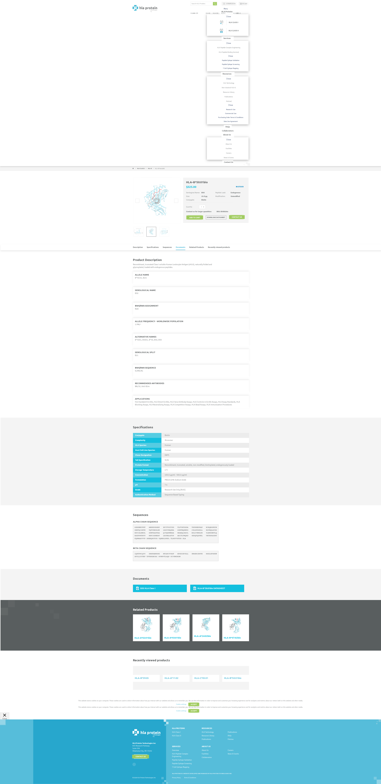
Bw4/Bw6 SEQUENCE (145, 368)
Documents (180, 247)
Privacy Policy (176, 778)
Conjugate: (190, 200)
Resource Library (208, 736)
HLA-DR (195, 13)
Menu (226, 9)
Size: (188, 196)
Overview (175, 750)
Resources (207, 728)
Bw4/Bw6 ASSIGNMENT (146, 306)
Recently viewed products (219, 247)
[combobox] (203, 4)
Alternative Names (145, 337)
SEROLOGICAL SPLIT (145, 352)
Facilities (205, 754)
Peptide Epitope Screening (182, 763)
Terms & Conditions (190, 778)
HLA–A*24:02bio (202, 636)
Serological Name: (193, 193)
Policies (231, 739)
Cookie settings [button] (181, 704)
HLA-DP (235, 13)
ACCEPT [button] (194, 704)
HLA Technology (208, 732)
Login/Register (230, 3)
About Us (206, 746)
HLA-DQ (215, 13)
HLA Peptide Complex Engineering (180, 755)
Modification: (220, 196)
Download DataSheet (216, 217)
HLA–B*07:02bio (232, 637)
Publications (206, 739)
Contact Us (141, 756)
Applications (142, 399)
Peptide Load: (220, 193)
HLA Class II (176, 736)
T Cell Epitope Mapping (180, 767)
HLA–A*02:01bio (142, 637)
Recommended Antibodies (149, 383)
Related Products (196, 247)
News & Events (233, 754)
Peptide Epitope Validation (182, 760)
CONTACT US (237, 217)
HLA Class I (141, 168)
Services (176, 746)
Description (138, 247)
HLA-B (150, 168)
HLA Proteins (178, 728)
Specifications (153, 247)
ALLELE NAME (142, 275)
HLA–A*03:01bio (172, 637)
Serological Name (145, 290)
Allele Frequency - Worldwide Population (159, 321)
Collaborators (207, 757)
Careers (230, 750)
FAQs (229, 736)
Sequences (167, 247)
